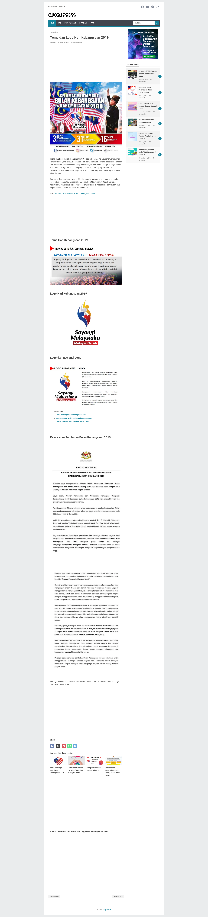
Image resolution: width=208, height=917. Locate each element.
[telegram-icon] (152, 7)
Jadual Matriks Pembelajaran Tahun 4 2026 (73, 422)
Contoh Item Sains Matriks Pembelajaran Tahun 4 (147, 135)
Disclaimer (52, 7)
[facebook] (52, 746)
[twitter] (58, 746)
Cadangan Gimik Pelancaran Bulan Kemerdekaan (145, 89)
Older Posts (118, 896)
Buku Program (70, 23)
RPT (92, 23)
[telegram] (75, 746)
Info (59, 23)
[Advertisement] (86, 63)
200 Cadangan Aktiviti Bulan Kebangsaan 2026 (74, 418)
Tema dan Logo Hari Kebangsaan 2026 (71, 415)
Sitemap (62, 7)
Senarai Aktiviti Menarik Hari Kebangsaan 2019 (75, 193)
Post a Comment (76, 43)
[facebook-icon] (142, 7)
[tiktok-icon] (157, 7)
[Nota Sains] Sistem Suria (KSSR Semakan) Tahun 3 (147, 152)
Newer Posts (54, 896)
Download (83, 23)
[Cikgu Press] (62, 15)
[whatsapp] (69, 746)
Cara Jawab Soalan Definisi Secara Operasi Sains (148, 106)
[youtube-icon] (147, 7)
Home (52, 23)
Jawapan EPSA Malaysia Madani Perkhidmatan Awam (148, 73)
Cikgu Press (107, 910)
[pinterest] (64, 746)
